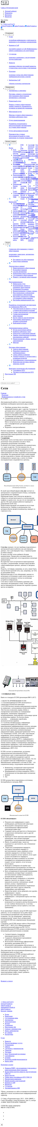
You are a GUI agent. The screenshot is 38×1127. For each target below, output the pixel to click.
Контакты (8, 15)
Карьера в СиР (23, 48)
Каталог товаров (11, 141)
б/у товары (8, 1032)
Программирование (16, 282)
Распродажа (9, 1034)
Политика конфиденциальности (16, 1059)
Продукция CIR (10, 374)
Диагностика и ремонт (17, 266)
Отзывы (7, 1057)
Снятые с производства (13, 1029)
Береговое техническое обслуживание (22, 368)
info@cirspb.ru (5, 1009)
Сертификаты (9, 1056)
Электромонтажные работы (18, 328)
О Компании (9, 1045)
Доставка (8, 1052)
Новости (22, 65)
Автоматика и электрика (20, 94)
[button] (19, 1011)
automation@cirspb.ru (8, 1007)
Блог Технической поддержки (15, 1054)
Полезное (21, 74)
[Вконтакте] (6, 1112)
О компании (9, 33)
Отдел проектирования (20, 123)
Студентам (22, 56)
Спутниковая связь (11, 1018)
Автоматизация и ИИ (12, 1088)
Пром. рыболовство (12, 1031)
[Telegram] (6, 1119)
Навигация (13, 202)
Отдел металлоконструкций (21, 134)
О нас (22, 39)
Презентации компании (13, 1079)
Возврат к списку (7, 981)
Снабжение (9, 1025)
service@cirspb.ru (7, 26)
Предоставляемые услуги (13, 1043)
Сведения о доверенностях (14, 1048)
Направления (10, 87)
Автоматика (20, 203)
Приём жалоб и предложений (15, 1081)
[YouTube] (6, 1116)
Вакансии (8, 16)
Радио (11, 148)
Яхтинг (33, 162)
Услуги (8, 242)
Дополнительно (29, 164)
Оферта (7, 1047)
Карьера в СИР (10, 1082)
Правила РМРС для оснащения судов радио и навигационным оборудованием (20, 1069)
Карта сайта (9, 1061)
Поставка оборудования (17, 347)
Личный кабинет (11, 11)
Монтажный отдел (21, 114)
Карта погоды (9, 1075)
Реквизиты (8, 13)
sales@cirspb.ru (20, 26)
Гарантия (8, 1050)
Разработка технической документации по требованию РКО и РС (22, 306)
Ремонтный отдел (20, 104)
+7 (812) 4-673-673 (8, 24)
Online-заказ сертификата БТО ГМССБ (18, 1077)
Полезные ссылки (7, 1065)
